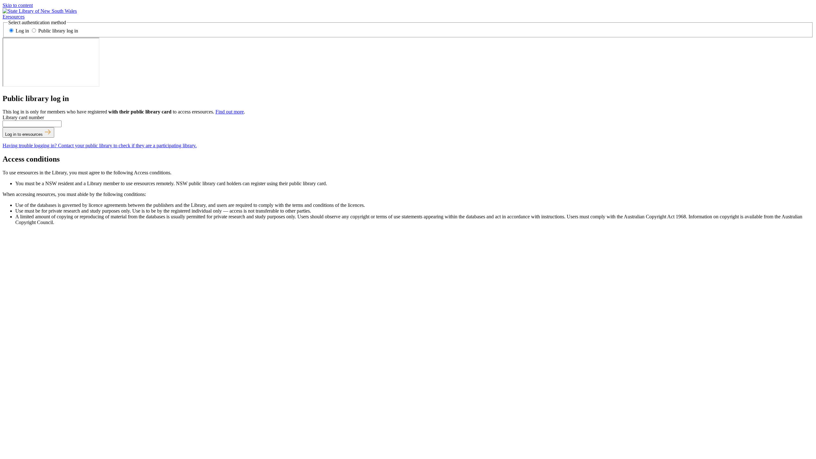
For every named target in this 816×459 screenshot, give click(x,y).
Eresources (14, 16)
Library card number (23, 117)
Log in (22, 30)
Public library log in (57, 30)
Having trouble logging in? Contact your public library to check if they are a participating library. (100, 145)
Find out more (229, 111)
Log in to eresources (24, 134)
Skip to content (18, 5)
